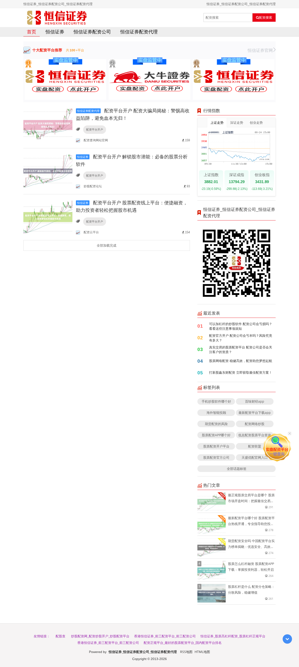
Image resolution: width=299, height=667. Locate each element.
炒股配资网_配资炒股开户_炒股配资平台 (100, 636)
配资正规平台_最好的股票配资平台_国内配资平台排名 (183, 642)
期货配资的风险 (216, 424)
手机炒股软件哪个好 (216, 401)
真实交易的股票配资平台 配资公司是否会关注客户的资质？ (240, 349)
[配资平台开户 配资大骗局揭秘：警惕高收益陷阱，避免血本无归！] (47, 124)
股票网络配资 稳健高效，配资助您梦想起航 (240, 360)
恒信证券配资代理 (139, 31)
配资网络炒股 (254, 424)
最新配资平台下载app (254, 412)
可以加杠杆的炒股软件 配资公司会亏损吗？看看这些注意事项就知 (240, 326)
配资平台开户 (94, 129)
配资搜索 (265, 17)
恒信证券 (55, 31)
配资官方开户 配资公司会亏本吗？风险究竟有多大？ (240, 337)
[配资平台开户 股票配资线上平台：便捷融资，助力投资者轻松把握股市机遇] (47, 216)
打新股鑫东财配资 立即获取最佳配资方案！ (240, 372)
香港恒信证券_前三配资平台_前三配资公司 (165, 636)
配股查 (60, 636)
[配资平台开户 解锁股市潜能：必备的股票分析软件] (47, 170)
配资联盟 (254, 446)
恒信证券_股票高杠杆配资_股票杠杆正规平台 (232, 636)
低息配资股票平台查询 (254, 435)
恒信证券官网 (260, 50)
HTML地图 (202, 651)
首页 (31, 31)
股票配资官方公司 (216, 457)
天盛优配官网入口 (255, 457)
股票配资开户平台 (216, 446)
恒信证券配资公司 (92, 31)
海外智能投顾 (216, 412)
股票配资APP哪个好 (216, 435)
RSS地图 (186, 651)
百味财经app (254, 401)
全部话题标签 (236, 468)
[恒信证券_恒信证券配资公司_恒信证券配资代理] (57, 17)
